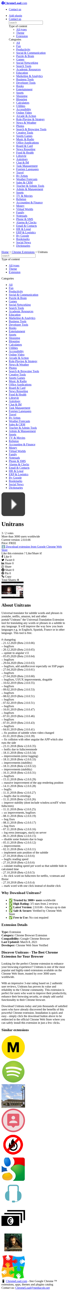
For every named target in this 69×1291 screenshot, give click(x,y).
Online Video (24, 112)
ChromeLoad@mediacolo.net (32, 1287)
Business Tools (25, 79)
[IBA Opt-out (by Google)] (13, 1180)
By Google (22, 235)
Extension (22, 36)
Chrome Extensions (23, 252)
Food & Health (25, 152)
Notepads (21, 215)
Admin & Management (29, 189)
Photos (20, 126)
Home (5, 252)
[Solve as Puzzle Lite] (13, 1277)
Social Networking (27, 62)
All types (21, 29)
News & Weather (26, 122)
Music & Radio (25, 139)
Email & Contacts (26, 225)
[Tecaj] (13, 1228)
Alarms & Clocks (26, 222)
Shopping (21, 96)
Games (20, 59)
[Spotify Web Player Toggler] (13, 1082)
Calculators (22, 102)
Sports (20, 92)
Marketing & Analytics (29, 76)
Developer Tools (26, 82)
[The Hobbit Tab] (13, 1253)
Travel (20, 172)
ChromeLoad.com (16, 1281)
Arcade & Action (26, 116)
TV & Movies (24, 195)
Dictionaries (23, 245)
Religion (21, 199)
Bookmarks (23, 239)
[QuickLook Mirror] (13, 1131)
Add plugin (15, 15)
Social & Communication (31, 52)
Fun (18, 46)
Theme (20, 32)
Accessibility (23, 109)
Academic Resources (28, 69)
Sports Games (24, 136)
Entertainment (24, 89)
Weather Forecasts (26, 179)
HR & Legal (23, 229)
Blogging (21, 99)
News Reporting (25, 149)
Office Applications (27, 142)
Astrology (22, 159)
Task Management (27, 165)
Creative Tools (24, 132)
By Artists (22, 175)
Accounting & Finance (29, 202)
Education (22, 72)
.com (15, 3)
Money (20, 205)
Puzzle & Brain (25, 56)
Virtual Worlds (24, 209)
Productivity (23, 49)
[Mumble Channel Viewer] (13, 1204)
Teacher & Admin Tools (30, 185)
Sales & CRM (24, 182)
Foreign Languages (27, 169)
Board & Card (24, 145)
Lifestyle (21, 155)
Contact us (15, 9)
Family (20, 212)
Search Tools (23, 66)
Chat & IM (22, 162)
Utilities (20, 106)
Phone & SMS (24, 219)
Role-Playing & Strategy (30, 119)
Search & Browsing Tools (31, 129)
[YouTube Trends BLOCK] (13, 1155)
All (18, 42)
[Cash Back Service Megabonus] (13, 1058)
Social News (23, 242)
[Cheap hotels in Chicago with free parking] (13, 1106)
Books (20, 86)
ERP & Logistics (26, 232)
